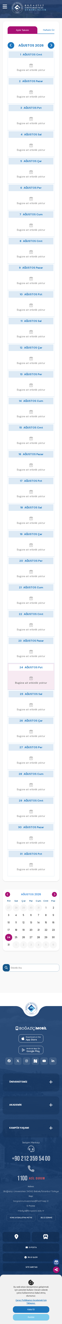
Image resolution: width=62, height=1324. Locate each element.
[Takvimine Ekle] (56, 1262)
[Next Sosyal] (35, 1061)
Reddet (31, 1317)
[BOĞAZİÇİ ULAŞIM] (46, 1237)
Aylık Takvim (22, 30)
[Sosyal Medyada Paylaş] (56, 1269)
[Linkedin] (53, 1061)
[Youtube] (44, 1061)
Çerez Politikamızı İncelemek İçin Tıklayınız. (31, 1301)
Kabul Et (31, 1309)
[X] (18, 1061)
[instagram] (26, 1061)
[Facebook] (9, 1061)
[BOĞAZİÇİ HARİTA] (16, 1237)
